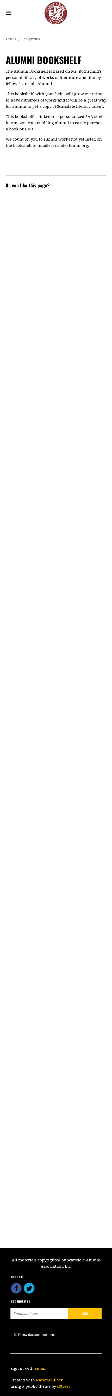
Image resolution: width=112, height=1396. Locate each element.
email (40, 1368)
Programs (31, 39)
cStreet (63, 1386)
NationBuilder (49, 1380)
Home (11, 39)
